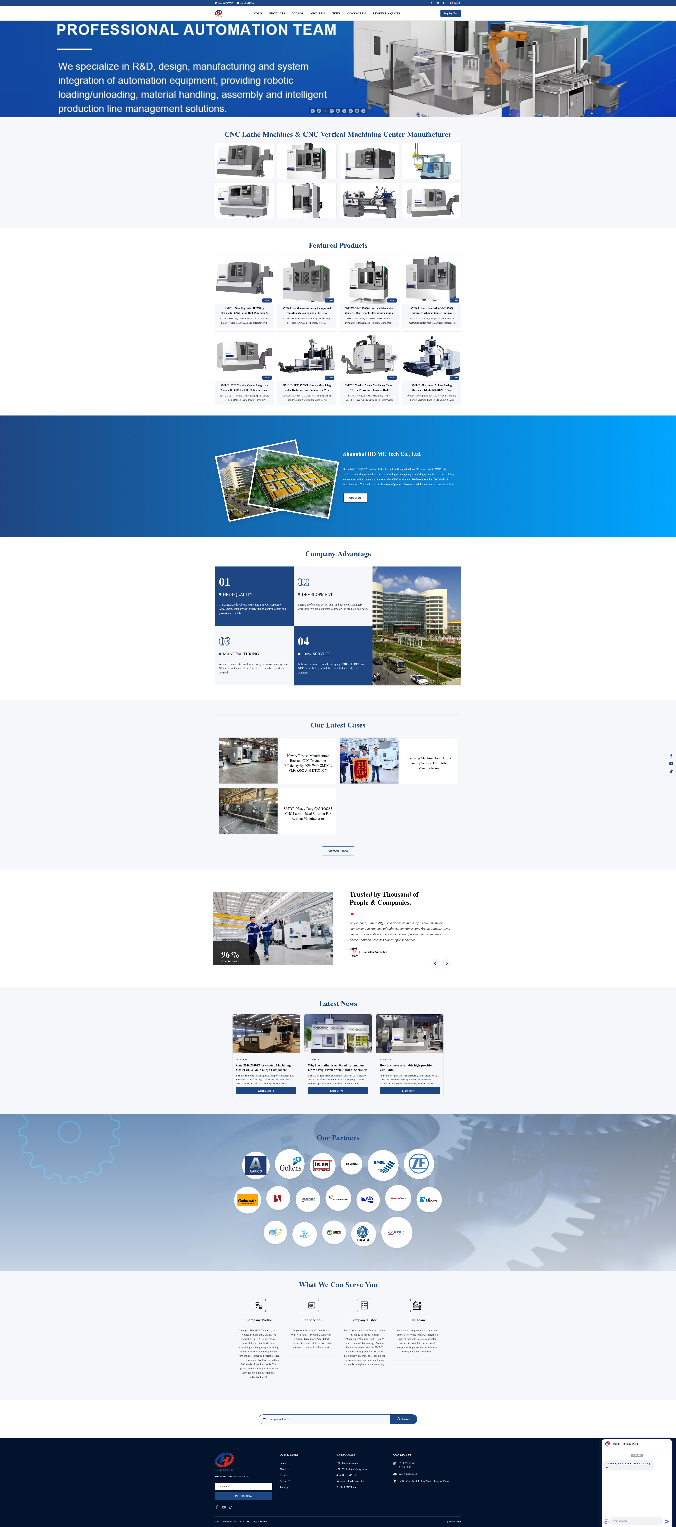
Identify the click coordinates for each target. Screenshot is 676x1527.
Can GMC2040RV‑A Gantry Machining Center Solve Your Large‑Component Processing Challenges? (263, 1069)
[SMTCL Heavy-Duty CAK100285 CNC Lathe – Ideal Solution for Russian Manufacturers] (248, 811)
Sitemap (284, 1487)
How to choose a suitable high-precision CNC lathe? (406, 1067)
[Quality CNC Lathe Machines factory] (338, 69)
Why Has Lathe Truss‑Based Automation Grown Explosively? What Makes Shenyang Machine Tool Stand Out (337, 1069)
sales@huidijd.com (248, 3)
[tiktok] (231, 1507)
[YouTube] (671, 763)
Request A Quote (386, 13)
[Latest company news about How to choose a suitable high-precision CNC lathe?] (409, 1034)
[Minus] (667, 1444)
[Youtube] (437, 3)
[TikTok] (671, 771)
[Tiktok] (443, 3)
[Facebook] (431, 3)
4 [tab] (331, 110)
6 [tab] (344, 110)
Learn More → (266, 1090)
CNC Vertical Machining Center (352, 1469)
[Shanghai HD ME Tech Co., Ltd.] (218, 13)
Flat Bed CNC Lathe (346, 1487)
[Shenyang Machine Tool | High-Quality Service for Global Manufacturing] (369, 761)
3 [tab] (325, 110)
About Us (317, 13)
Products (277, 13)
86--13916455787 (408, 1463)
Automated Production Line (350, 1481)
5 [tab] (338, 110)
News (336, 13)
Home (258, 13)
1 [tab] (312, 110)
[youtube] (224, 1507)
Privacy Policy (455, 1521)
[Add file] (606, 1521)
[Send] (667, 1521)
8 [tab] (357, 110)
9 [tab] (363, 110)
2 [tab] (319, 110)
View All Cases (338, 850)
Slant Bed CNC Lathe (347, 1475)
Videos (297, 13)
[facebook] (217, 1507)
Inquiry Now (451, 13)
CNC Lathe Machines (347, 1463)
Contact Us (356, 13)
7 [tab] (350, 110)
